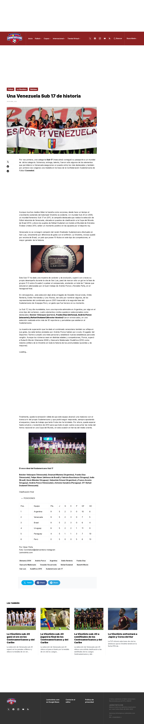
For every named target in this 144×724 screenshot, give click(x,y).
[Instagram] (100, 38)
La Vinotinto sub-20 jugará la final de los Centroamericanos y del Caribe (54, 638)
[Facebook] (95, 38)
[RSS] (109, 38)
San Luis (22, 569)
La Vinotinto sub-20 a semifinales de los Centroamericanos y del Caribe (88, 638)
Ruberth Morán (82, 565)
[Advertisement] (72, 16)
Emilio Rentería (67, 561)
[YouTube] (105, 38)
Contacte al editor (70, 701)
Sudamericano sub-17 (54, 569)
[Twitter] (90, 38)
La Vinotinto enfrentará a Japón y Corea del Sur (122, 635)
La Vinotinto (22, 89)
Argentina (53, 561)
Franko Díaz (81, 561)
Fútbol (10, 89)
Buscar (119, 38)
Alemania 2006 (25, 561)
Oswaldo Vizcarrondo (48, 565)
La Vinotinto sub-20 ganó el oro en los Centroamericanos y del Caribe (21, 638)
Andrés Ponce (40, 561)
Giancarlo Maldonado (27, 565)
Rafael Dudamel (67, 565)
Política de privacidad (89, 701)
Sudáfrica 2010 (36, 569)
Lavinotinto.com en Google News (52, 701)
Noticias (33, 89)
